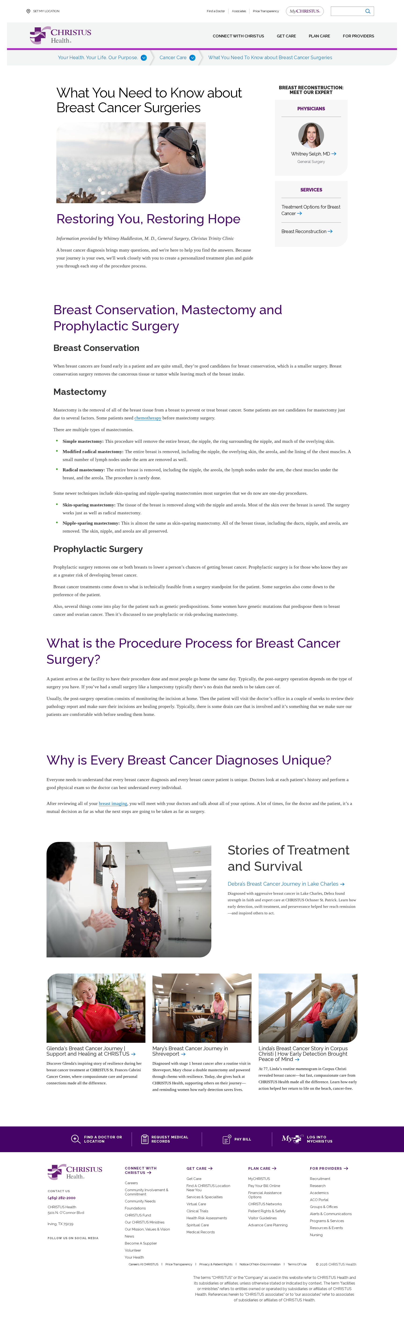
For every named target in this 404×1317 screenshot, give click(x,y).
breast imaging (113, 803)
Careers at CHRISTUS (143, 1264)
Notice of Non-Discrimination (260, 1264)
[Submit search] (367, 11)
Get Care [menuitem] (286, 36)
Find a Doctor (216, 11)
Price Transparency (266, 11)
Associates (239, 11)
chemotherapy (147, 417)
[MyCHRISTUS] (305, 11)
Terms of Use (297, 1264)
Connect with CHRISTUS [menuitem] (238, 36)
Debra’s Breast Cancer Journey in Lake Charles (284, 884)
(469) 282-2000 (62, 1198)
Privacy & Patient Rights (215, 1264)
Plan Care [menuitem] (319, 36)
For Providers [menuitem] (358, 36)
